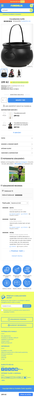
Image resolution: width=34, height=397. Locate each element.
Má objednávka (6, 336)
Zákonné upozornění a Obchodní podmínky (14, 352)
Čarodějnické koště (20, 113)
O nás (3, 359)
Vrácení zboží (5, 341)
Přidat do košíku (25, 394)
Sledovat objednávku (18, 325)
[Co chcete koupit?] (2, 5)
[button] (31, 47)
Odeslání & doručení (7, 339)
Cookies (3, 355)
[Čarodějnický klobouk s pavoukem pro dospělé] (10, 125)
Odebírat (26, 306)
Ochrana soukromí (7, 354)
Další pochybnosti (6, 343)
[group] (4, 73)
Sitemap (3, 357)
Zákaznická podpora (18, 319)
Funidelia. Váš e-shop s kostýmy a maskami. (17, 5)
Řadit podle (6, 203)
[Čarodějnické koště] (10, 115)
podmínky (6, 312)
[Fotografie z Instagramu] (17, 174)
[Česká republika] (2, 369)
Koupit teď (20, 100)
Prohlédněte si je (25, 21)
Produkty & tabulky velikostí (9, 337)
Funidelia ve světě (6, 350)
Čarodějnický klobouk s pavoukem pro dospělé (21, 123)
